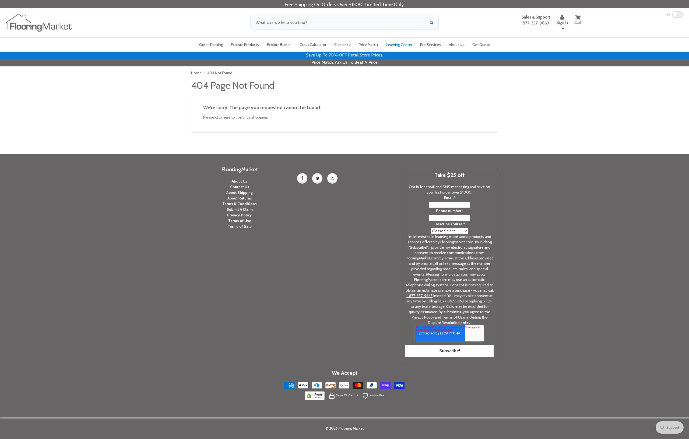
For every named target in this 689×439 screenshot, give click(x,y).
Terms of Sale (240, 226)
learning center (399, 44)
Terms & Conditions (239, 203)
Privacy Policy (239, 215)
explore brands (279, 44)
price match (368, 44)
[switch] (675, 14)
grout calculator (313, 44)
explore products (245, 44)
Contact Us (239, 186)
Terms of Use (239, 220)
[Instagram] (332, 178)
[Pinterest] (317, 178)
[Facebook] (302, 178)
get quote (481, 44)
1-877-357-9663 (419, 295)
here (226, 117)
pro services (430, 44)
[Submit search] (431, 22)
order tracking (211, 44)
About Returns (239, 198)
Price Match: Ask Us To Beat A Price (344, 62)
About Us (239, 181)
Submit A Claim (240, 209)
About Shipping (239, 192)
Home (196, 72)
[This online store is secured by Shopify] (315, 395)
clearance (342, 44)
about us (456, 44)
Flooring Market (351, 428)
